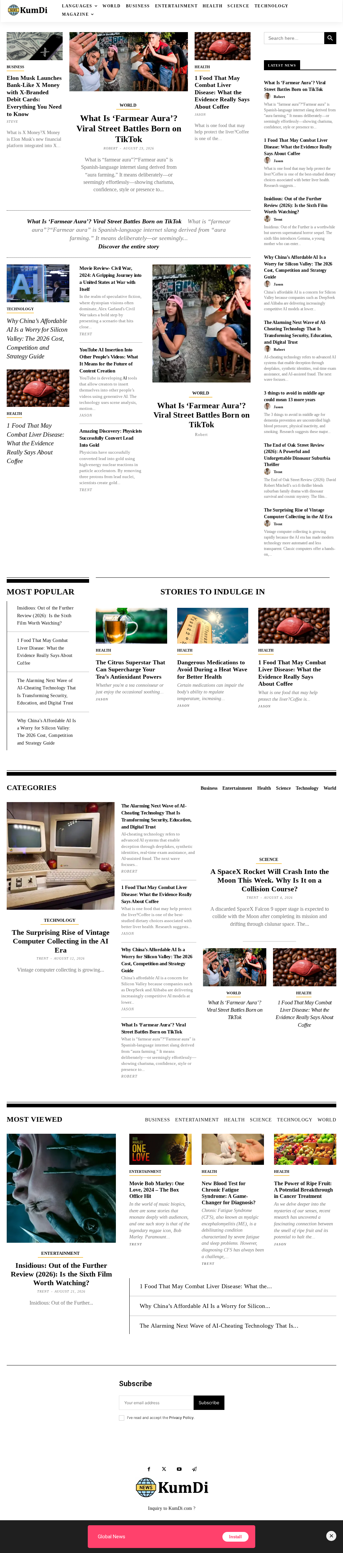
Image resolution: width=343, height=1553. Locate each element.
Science (268, 859)
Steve (12, 121)
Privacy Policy (181, 1417)
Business (15, 67)
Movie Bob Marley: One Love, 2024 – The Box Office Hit (156, 1190)
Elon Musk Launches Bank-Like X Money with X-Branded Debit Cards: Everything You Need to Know (34, 96)
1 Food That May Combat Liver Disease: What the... (206, 1286)
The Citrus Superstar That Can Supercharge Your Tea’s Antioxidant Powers (130, 669)
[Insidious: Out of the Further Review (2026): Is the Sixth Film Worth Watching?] (61, 1188)
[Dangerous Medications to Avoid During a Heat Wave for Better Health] (213, 625)
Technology (20, 309)
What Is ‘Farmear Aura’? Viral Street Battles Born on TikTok (128, 128)
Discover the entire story (128, 246)
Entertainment (60, 1253)
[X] (164, 1469)
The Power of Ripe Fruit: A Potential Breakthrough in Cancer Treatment (303, 1190)
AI (125, 377)
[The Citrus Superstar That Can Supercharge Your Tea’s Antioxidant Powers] (131, 625)
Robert (111, 148)
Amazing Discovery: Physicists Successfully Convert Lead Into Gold (110, 438)
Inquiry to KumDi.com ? (171, 1508)
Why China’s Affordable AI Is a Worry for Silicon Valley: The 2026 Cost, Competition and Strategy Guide (37, 338)
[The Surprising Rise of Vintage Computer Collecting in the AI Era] (61, 856)
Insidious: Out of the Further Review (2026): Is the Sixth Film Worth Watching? (296, 205)
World (128, 105)
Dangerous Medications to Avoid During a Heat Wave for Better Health (212, 669)
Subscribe (209, 1402)
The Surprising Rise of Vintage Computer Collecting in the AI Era (61, 941)
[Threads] (194, 1469)
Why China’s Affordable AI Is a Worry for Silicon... (205, 1306)
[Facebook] (149, 1469)
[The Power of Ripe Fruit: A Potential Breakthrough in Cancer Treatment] (305, 1149)
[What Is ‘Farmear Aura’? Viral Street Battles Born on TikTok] (128, 61)
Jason (200, 114)
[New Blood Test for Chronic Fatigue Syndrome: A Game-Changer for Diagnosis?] (233, 1149)
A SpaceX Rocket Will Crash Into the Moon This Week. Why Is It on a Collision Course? (269, 880)
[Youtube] (179, 1469)
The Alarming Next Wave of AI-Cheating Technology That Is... (219, 1325)
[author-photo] (268, 96)
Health (202, 67)
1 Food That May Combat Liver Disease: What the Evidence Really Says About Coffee (222, 92)
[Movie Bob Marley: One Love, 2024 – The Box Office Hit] (160, 1149)
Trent (85, 334)
